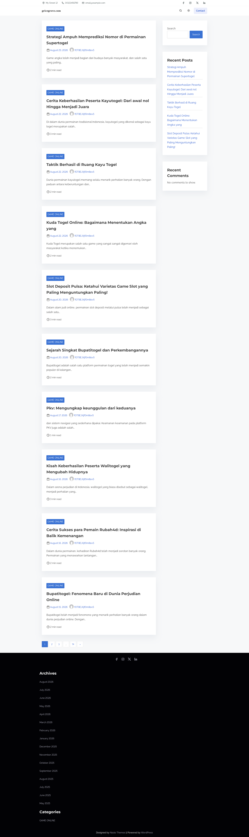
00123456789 (71, 3)
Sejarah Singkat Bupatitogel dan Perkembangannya (97, 350)
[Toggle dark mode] (188, 11)
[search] (181, 11)
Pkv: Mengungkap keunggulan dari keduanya (91, 408)
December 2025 (48, 746)
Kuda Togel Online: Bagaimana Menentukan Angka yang (182, 120)
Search (171, 28)
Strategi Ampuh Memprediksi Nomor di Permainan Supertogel (181, 72)
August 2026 (46, 681)
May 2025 (44, 803)
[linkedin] (204, 3)
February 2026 (47, 730)
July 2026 (44, 690)
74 (73, 644)
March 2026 (45, 722)
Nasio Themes (118, 832)
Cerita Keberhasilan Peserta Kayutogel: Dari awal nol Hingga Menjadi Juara (184, 89)
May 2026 (44, 706)
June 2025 (45, 795)
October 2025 (46, 762)
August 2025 (46, 779)
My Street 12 (51, 3)
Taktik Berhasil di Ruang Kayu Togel (81, 164)
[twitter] (197, 3)
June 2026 (45, 698)
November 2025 (48, 754)
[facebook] (183, 3)
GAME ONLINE (55, 28)
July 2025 (44, 787)
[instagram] (190, 3)
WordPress (147, 832)
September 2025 (48, 771)
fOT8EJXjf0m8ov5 (84, 50)
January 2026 (46, 738)
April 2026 (45, 714)
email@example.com (95, 3)
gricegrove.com (51, 10)
